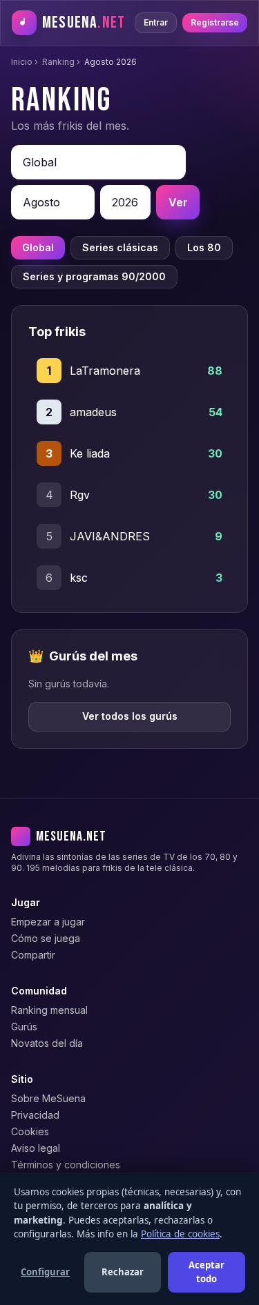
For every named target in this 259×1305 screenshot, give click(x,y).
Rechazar (123, 1272)
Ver (178, 202)
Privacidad (35, 1115)
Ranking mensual (49, 1010)
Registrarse (215, 22)
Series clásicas (120, 247)
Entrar (156, 22)
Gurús (24, 1026)
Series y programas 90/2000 (94, 276)
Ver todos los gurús (130, 716)
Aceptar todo (206, 1272)
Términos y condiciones (65, 1164)
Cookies (30, 1131)
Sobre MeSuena (48, 1098)
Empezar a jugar (48, 922)
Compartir (33, 955)
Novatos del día (47, 1043)
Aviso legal (35, 1148)
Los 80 (204, 247)
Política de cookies (180, 1234)
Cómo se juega (45, 938)
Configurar (45, 1272)
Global (38, 247)
